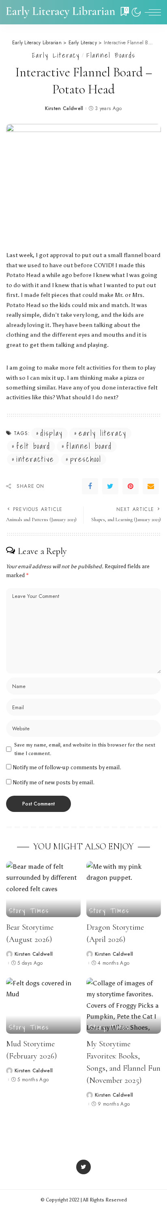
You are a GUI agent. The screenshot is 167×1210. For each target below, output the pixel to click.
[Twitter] (110, 486)
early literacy (102, 433)
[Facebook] (90, 486)
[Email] (151, 486)
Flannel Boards (110, 55)
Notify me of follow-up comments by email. (67, 767)
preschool (85, 459)
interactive (35, 459)
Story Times (29, 910)
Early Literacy (56, 55)
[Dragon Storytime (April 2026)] (123, 889)
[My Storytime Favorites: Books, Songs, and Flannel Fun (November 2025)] (123, 1006)
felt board (33, 446)
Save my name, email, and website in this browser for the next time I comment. (84, 749)
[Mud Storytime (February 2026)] (43, 1006)
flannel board (89, 446)
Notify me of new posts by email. (53, 782)
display (52, 433)
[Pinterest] (130, 486)
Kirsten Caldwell (64, 108)
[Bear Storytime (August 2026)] (43, 889)
